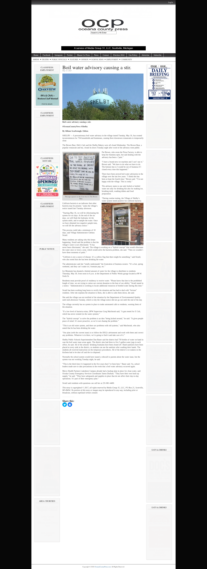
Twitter (70, 55)
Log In (170, 2)
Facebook (46, 55)
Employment (112, 60)
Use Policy (133, 55)
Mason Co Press (83, 55)
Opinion (84, 60)
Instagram (59, 55)
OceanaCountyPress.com (103, 567)
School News (97, 60)
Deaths (45, 60)
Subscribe (157, 55)
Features (74, 60)
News (96, 55)
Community (126, 60)
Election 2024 (118, 55)
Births (36, 60)
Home (36, 55)
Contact (106, 55)
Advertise (145, 55)
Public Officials (59, 60)
